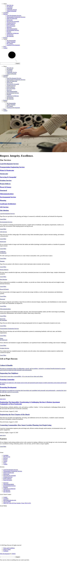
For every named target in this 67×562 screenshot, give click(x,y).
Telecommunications (12, 28)
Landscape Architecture (13, 33)
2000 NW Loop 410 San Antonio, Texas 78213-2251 (17, 503)
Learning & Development (13, 45)
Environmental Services (13, 30)
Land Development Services (14, 15)
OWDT (14, 553)
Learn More (3, 219)
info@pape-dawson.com (9, 500)
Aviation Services (11, 23)
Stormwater (10, 20)
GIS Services (10, 34)
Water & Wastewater (12, 18)
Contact (5, 48)
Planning (9, 31)
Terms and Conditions (9, 548)
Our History (10, 6)
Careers (5, 461)
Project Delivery (11, 24)
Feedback (5, 551)
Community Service (12, 9)
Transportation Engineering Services (16, 17)
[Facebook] (12, 543)
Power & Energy (11, 26)
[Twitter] (12, 531)
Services (5, 14)
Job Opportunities (11, 40)
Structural (9, 27)
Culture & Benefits (11, 11)
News (4, 46)
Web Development (5, 553)
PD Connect (10, 43)
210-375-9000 (7, 501)
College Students (11, 42)
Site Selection (10, 36)
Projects (5, 37)
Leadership (9, 8)
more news (3, 399)
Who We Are (10, 5)
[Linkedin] (37, 531)
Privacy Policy (7, 549)
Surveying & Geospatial (13, 21)
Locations (5, 12)
